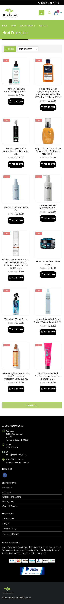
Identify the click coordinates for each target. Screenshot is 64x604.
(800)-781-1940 (50, 3)
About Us (7, 492)
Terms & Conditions (11, 506)
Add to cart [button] (17, 101)
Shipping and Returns (12, 497)
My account (9, 518)
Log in (6, 523)
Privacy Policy (8, 501)
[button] (41, 12)
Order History (10, 529)
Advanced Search (11, 534)
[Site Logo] (10, 13)
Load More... (32, 405)
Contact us (7, 487)
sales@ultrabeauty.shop (16, 455)
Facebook (5, 475)
